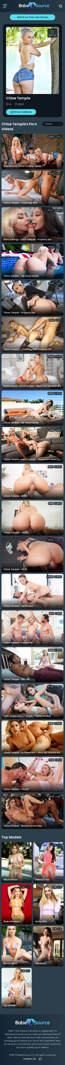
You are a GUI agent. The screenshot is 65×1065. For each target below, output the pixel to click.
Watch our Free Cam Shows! (32, 17)
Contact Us (29, 1058)
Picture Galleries (23, 111)
